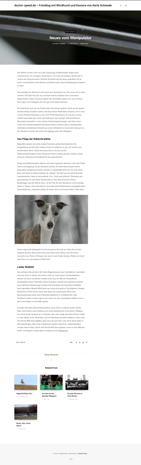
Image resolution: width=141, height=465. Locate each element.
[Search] (125, 5)
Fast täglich (70, 31)
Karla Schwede (60, 43)
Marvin (51, 131)
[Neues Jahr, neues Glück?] (25, 412)
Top (71, 459)
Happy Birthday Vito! (24, 393)
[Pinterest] (7, 88)
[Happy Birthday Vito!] (25, 382)
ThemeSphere (82, 453)
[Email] (7, 93)
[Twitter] (7, 83)
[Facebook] (7, 78)
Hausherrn (63, 330)
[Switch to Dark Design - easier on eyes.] (121, 5)
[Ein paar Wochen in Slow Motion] (77, 382)
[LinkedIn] (83, 342)
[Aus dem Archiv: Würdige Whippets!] (51, 382)
